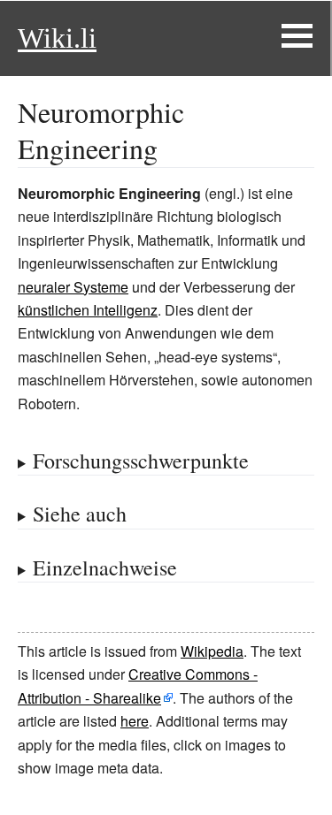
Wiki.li (57, 38)
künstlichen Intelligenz (88, 310)
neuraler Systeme (73, 287)
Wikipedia (212, 651)
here (134, 721)
